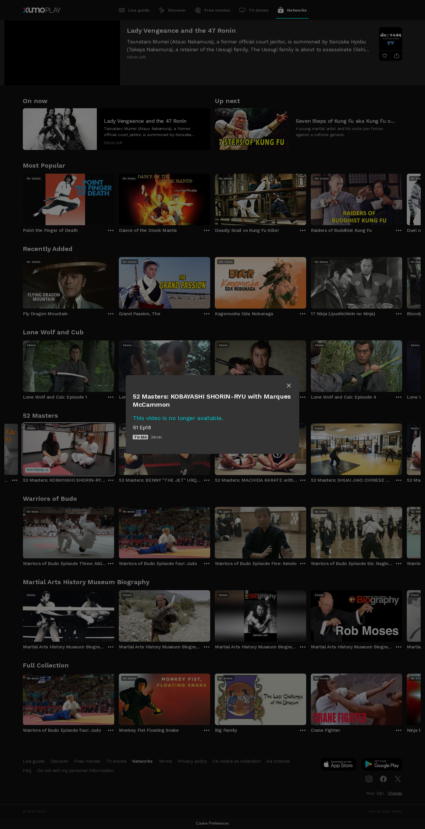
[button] (288, 385)
